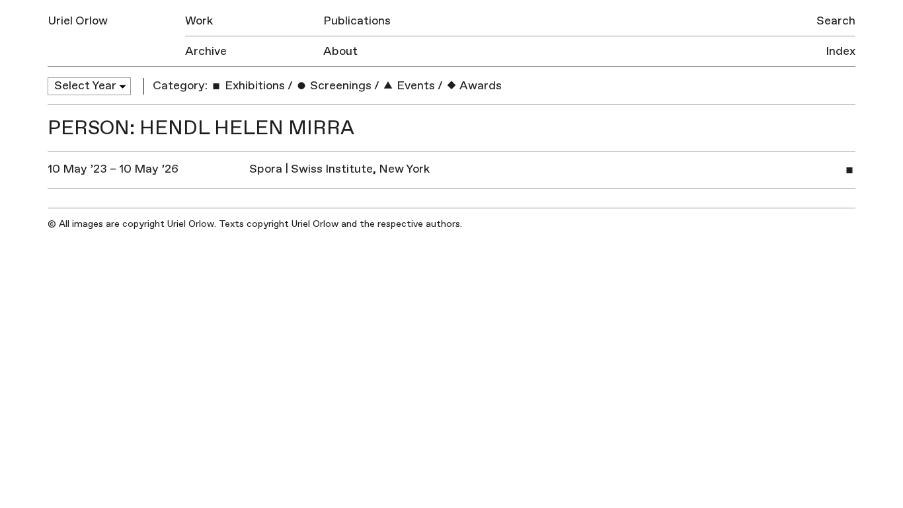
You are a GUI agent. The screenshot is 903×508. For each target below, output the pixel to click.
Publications (357, 20)
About (340, 51)
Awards (479, 85)
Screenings (339, 85)
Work (199, 20)
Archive (206, 51)
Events (414, 85)
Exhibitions (253, 85)
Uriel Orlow (78, 20)
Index (840, 51)
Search (835, 20)
